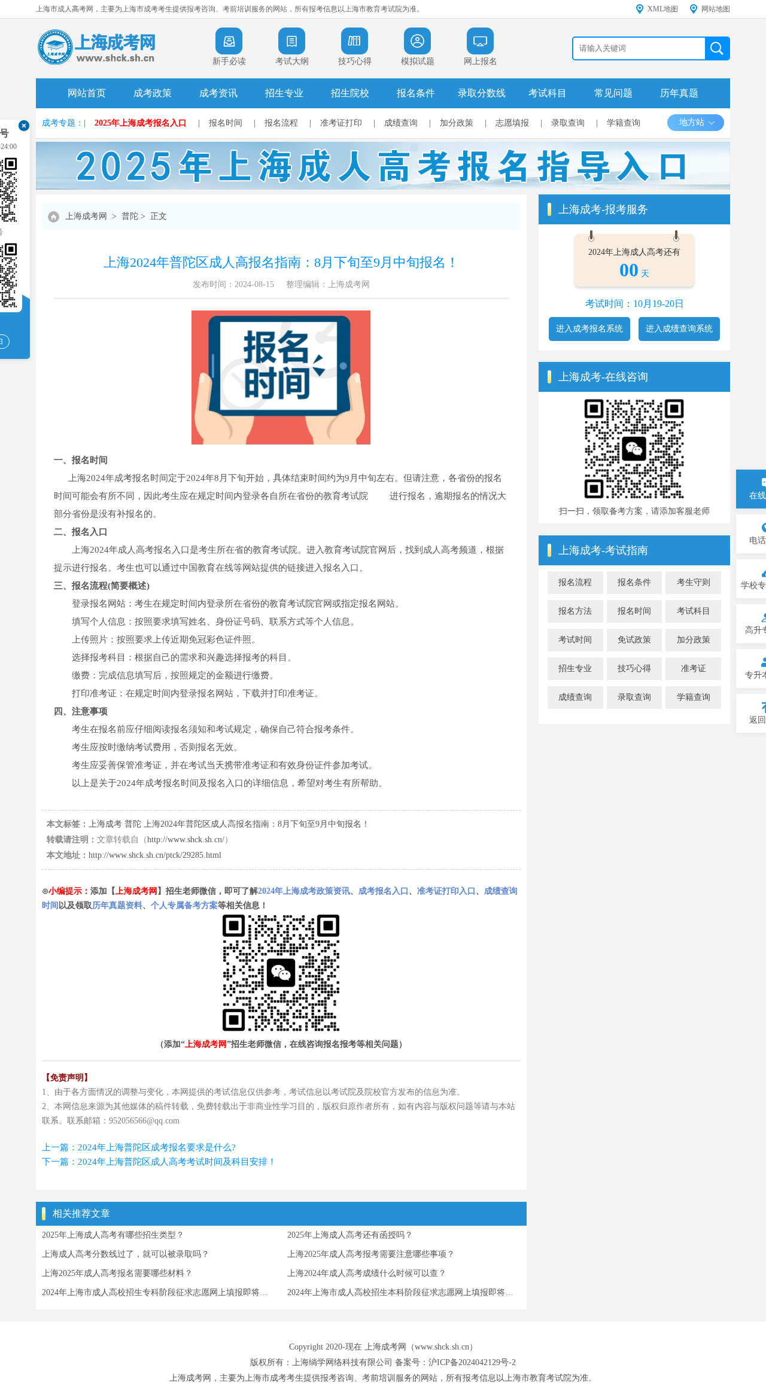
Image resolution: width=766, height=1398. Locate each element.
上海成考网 (86, 216)
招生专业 (284, 93)
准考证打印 (341, 122)
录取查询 (568, 122)
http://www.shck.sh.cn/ (185, 839)
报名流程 (281, 122)
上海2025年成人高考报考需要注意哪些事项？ (371, 1254)
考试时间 (575, 639)
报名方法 (575, 611)
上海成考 (105, 824)
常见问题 (613, 93)
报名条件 (416, 93)
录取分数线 (482, 93)
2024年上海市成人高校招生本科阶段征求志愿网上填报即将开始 (404, 1292)
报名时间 (225, 122)
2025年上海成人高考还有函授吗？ (350, 1235)
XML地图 (663, 9)
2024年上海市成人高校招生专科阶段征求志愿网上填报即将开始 (158, 1292)
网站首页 (87, 93)
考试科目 (547, 93)
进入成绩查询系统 (679, 328)
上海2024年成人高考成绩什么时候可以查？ (366, 1273)
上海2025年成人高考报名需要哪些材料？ (117, 1273)
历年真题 (679, 93)
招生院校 (350, 93)
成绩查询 (401, 122)
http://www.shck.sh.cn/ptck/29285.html (155, 855)
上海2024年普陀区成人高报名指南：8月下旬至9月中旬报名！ (257, 824)
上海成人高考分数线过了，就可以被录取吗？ (125, 1254)
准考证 (693, 668)
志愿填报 (512, 122)
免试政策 (634, 639)
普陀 (129, 216)
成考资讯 (218, 93)
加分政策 (456, 122)
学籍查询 (623, 122)
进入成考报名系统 (589, 328)
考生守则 (693, 582)
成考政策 (152, 93)
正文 (158, 216)
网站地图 (715, 9)
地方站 (691, 122)
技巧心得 (634, 668)
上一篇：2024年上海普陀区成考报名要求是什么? (139, 1147)
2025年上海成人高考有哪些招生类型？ (113, 1235)
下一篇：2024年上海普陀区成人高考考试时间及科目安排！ (159, 1161)
